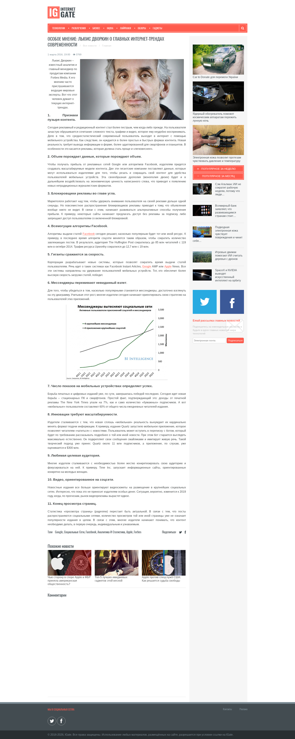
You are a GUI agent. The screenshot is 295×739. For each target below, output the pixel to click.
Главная (106, 45)
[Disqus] (117, 643)
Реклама (243, 709)
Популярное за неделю (218, 168)
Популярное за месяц (218, 176)
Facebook (89, 233)
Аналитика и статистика (111, 532)
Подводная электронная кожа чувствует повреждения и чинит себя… (217, 234)
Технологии (58, 28)
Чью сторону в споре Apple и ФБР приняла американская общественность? (69, 580)
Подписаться (235, 340)
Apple (168, 266)
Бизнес (96, 28)
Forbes (137, 532)
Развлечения (79, 28)
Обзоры (142, 28)
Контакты (227, 709)
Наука (110, 28)
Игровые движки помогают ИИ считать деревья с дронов (228, 255)
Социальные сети (74, 532)
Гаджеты (157, 28)
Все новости (90, 45)
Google (146, 266)
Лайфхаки (125, 28)
